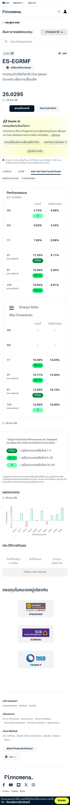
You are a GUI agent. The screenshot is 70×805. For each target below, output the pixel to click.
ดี (38, 216)
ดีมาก (37, 275)
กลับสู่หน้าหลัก (12, 23)
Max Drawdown (21, 315)
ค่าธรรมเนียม (28, 178)
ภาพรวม (6, 171)
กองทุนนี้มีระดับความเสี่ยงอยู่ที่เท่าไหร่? (22, 142)
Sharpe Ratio (29, 307)
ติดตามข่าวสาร (48, 108)
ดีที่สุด (37, 260)
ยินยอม (62, 800)
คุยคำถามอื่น (36, 151)
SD (11, 307)
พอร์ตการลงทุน (10, 178)
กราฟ (21, 171)
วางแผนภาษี (52, 32)
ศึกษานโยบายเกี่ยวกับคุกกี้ (18, 802)
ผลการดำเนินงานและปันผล (46, 171)
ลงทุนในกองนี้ (21, 108)
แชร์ (64, 53)
